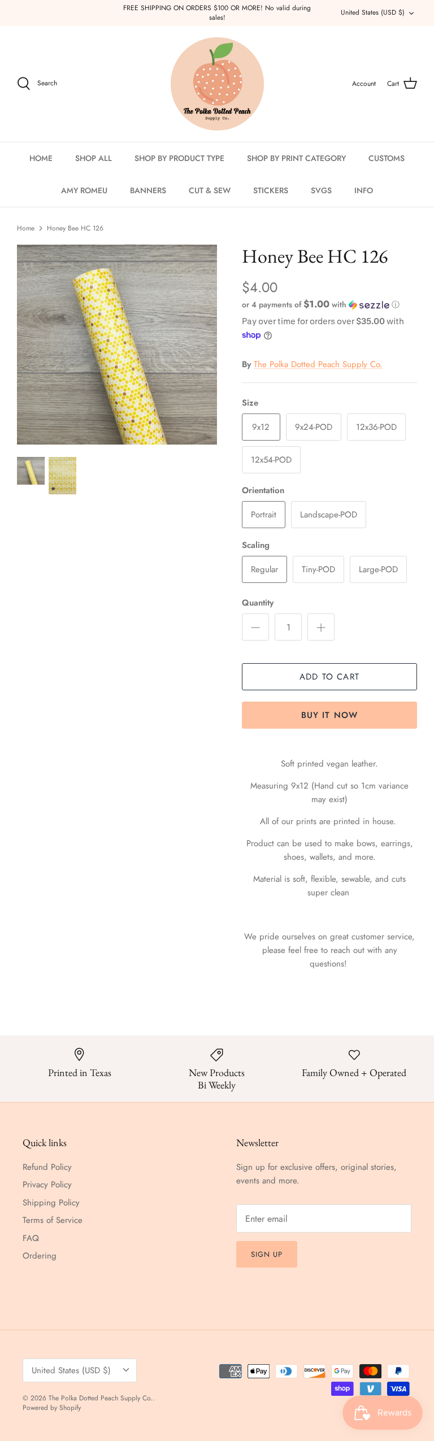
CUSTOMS (386, 158)
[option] (117, 345)
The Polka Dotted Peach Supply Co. (318, 364)
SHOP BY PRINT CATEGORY (296, 158)
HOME (41, 158)
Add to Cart (329, 677)
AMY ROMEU (84, 190)
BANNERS (148, 190)
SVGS (321, 190)
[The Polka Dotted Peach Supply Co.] (217, 83)
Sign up (267, 1254)
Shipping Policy (51, 1202)
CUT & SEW (210, 190)
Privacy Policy (47, 1184)
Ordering (40, 1256)
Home (25, 228)
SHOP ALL (93, 158)
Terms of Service (53, 1220)
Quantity (258, 603)
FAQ (31, 1238)
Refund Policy (47, 1167)
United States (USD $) (373, 12)
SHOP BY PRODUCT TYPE (179, 158)
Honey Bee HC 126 (75, 228)
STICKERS (270, 190)
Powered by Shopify (52, 1408)
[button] (321, 304)
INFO (363, 190)
